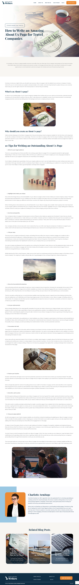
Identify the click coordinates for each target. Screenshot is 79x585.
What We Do (37, 576)
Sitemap (71, 583)
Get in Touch (66, 578)
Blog (51, 579)
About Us (51, 576)
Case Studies (37, 579)
